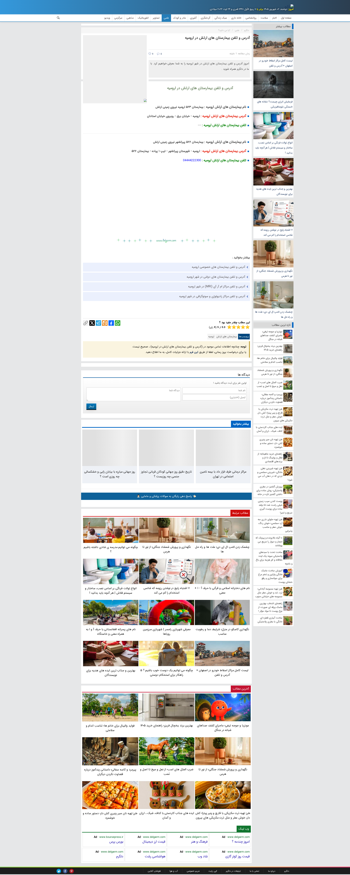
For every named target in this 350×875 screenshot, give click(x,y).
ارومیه (211, 336)
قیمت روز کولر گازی (237, 856)
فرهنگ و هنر (199, 841)
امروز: (290, 9)
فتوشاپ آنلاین (154, 871)
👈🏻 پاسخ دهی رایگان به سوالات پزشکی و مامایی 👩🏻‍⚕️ (166, 496)
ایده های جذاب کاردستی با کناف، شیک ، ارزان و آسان (166, 815)
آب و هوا (174, 871)
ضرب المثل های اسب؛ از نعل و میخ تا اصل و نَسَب (166, 771)
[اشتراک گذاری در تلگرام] (98, 323)
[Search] (58, 17)
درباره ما (271, 871)
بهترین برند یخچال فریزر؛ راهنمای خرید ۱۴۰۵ (166, 725)
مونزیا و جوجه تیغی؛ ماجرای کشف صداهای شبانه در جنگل (223, 727)
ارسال (91, 406)
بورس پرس (116, 841)
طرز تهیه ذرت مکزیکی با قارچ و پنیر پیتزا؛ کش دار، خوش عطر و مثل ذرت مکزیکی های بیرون (222, 815)
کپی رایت (213, 871)
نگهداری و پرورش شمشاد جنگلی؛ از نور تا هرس (274, 273)
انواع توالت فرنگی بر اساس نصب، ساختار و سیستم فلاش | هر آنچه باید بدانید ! (274, 148)
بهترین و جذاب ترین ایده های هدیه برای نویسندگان (274, 191)
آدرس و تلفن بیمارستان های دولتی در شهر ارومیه (216, 277)
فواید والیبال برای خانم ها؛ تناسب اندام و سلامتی (110, 728)
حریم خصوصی (193, 871)
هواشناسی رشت (155, 856)
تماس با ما (254, 871)
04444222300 (192, 160)
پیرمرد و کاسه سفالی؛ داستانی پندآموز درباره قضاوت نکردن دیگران (110, 771)
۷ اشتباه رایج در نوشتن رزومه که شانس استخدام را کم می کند (276, 232)
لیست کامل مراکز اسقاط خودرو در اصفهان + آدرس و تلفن (276, 63)
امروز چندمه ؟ (241, 841)
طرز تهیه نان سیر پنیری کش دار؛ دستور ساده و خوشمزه (110, 815)
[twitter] (59, 871)
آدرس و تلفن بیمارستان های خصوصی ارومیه (218, 267)
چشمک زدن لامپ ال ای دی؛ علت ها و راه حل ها (274, 314)
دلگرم (119, 856)
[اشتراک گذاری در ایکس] (92, 323)
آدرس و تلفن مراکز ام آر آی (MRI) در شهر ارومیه (216, 286)
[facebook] (65, 871)
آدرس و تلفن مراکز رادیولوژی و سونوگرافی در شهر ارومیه (212, 296)
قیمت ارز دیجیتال (153, 841)
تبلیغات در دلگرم (233, 871)
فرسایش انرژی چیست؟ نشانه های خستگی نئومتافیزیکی (275, 104)
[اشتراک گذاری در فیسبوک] (111, 323)
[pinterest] (71, 871)
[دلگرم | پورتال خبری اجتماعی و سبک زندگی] (289, 6)
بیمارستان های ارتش (226, 336)
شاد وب (203, 856)
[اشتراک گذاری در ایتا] (105, 323)
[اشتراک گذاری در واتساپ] (117, 323)
